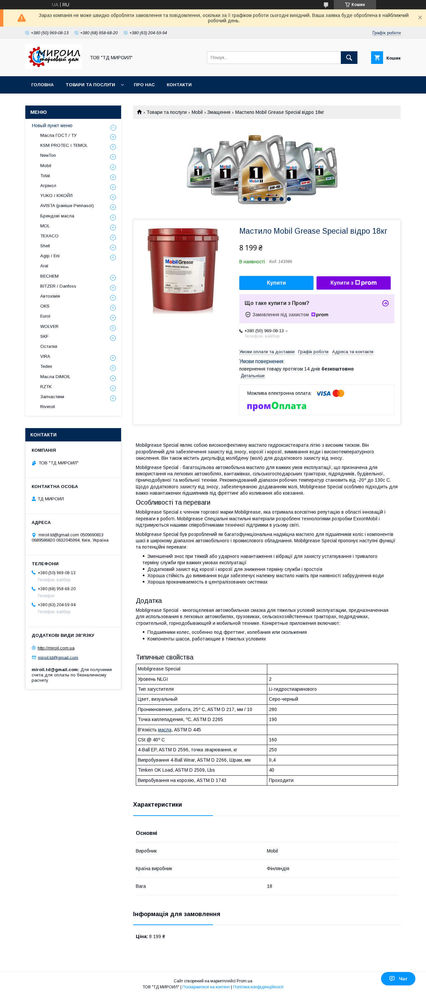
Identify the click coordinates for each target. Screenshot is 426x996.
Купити (276, 283)
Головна (42, 84)
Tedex (46, 366)
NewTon (48, 155)
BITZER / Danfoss (58, 286)
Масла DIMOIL (55, 376)
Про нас (144, 84)
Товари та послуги (90, 84)
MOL (45, 225)
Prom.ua (244, 981)
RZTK (46, 386)
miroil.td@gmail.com (58, 657)
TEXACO (49, 235)
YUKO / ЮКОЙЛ (56, 195)
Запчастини (52, 396)
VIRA (45, 356)
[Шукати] (349, 57)
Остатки (48, 346)
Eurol (45, 316)
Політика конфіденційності (258, 987)
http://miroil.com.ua (56, 647)
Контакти (179, 84)
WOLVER (49, 326)
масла (164, 729)
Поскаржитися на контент (206, 987)
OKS (45, 306)
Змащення (218, 112)
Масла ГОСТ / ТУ (58, 135)
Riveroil (47, 406)
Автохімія (50, 296)
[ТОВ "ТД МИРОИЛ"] (53, 67)
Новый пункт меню (52, 125)
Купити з (341, 283)
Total (45, 175)
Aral (44, 265)
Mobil (197, 112)
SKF (44, 336)
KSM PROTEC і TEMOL (64, 145)
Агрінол (48, 185)
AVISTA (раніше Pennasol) (67, 205)
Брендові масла (57, 215)
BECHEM (49, 276)
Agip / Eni (50, 255)
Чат (403, 978)
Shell (45, 245)
